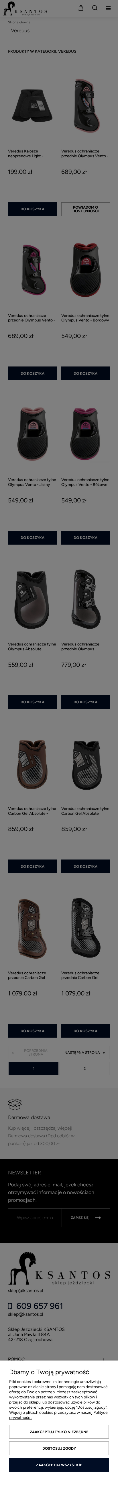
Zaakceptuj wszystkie (59, 1465)
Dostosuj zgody (59, 1448)
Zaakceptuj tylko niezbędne (59, 1432)
